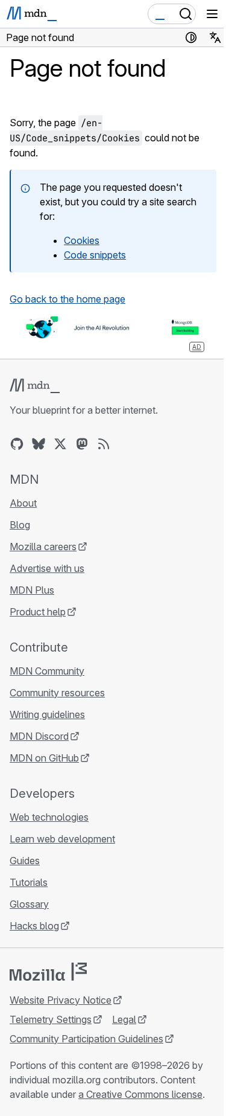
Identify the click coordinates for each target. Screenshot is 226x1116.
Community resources (57, 693)
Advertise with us (47, 568)
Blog (20, 525)
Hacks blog (34, 926)
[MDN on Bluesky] (38, 444)
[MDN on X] (60, 444)
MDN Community (47, 671)
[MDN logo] (35, 386)
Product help (38, 612)
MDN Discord (39, 736)
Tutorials (29, 882)
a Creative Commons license (140, 1094)
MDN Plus (32, 590)
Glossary (29, 904)
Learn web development (62, 839)
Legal (124, 1019)
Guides (25, 861)
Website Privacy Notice (60, 1000)
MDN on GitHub (44, 758)
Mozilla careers (43, 546)
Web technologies (49, 817)
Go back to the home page (67, 299)
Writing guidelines (47, 714)
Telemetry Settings (51, 1019)
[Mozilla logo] (48, 972)
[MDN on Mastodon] (82, 444)
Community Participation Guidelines (86, 1039)
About (23, 503)
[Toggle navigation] (212, 14)
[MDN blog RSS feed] (103, 444)
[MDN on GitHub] (17, 444)
